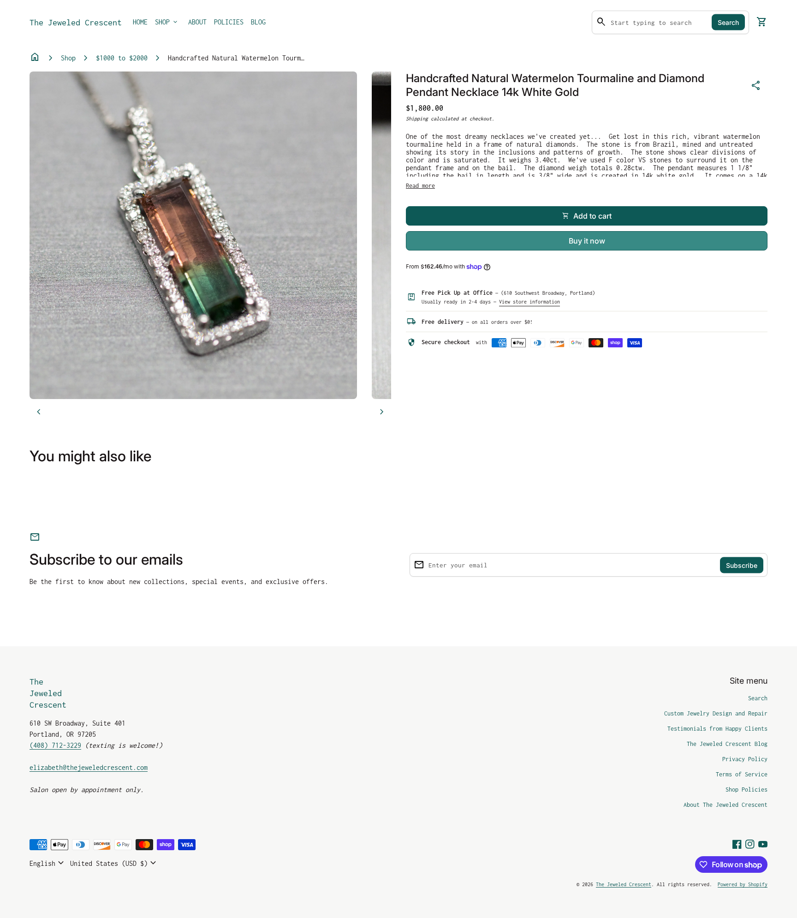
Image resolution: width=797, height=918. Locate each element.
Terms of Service (741, 774)
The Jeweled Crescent (76, 22)
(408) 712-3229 (55, 745)
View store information (529, 301)
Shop (68, 58)
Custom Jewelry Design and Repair (715, 713)
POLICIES (229, 22)
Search (728, 22)
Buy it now (587, 240)
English (48, 863)
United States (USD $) (114, 863)
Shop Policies (746, 789)
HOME (140, 22)
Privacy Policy (744, 759)
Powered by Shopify (742, 884)
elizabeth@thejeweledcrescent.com (89, 767)
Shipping (417, 118)
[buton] (48, 863)
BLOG (258, 22)
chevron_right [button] (381, 411)
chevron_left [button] (38, 411)
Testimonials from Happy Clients (717, 728)
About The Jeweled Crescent (725, 804)
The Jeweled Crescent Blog (727, 743)
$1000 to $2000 (122, 58)
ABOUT (197, 22)
